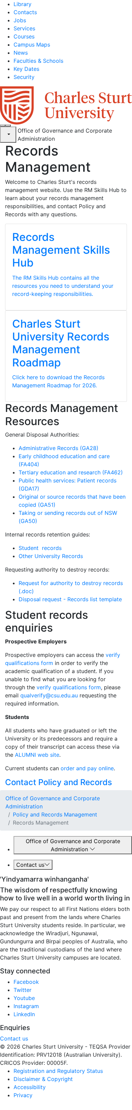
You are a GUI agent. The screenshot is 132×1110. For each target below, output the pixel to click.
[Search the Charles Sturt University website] (2, 125)
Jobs (20, 20)
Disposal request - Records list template (70, 599)
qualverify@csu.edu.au (49, 695)
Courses (24, 36)
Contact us (30, 864)
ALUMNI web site (37, 754)
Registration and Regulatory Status (58, 1070)
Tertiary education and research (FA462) (71, 472)
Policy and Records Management (55, 814)
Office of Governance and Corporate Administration (73, 845)
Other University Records (51, 556)
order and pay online (87, 768)
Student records (40, 548)
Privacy (23, 1095)
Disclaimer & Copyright (43, 1079)
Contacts (25, 12)
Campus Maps (32, 44)
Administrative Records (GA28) (58, 448)
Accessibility (30, 1087)
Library (22, 4)
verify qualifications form (69, 687)
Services (24, 28)
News (21, 52)
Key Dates (26, 68)
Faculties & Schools (38, 60)
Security (24, 77)
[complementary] (8, 135)
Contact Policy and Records (58, 782)
